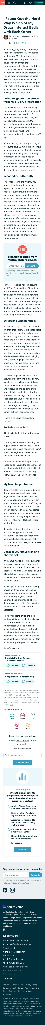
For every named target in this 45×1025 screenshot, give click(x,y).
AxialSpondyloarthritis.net (15, 967)
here (11, 705)
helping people (13, 225)
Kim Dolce (15, 36)
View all (8, 979)
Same (26, 725)
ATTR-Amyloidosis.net (13, 963)
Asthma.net (8, 955)
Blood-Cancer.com (12, 974)
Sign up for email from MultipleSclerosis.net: (22, 258)
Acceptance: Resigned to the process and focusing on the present (23, 822)
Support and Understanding (19, 676)
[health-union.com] (13, 907)
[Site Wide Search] (14, 2)
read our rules (22, 740)
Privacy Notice (10, 1012)
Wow (16, 725)
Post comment (22, 762)
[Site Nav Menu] (9, 2)
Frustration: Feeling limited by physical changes (24, 830)
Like (11, 716)
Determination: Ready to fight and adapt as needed (23, 814)
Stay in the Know (22, 989)
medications (9, 567)
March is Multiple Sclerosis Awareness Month (18, 659)
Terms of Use (24, 1012)
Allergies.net (9, 948)
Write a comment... (14, 755)
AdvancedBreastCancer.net (16, 940)
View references (12, 709)
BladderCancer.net (12, 970)
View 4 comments (21, 748)
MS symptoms (31, 53)
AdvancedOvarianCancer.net (17, 944)
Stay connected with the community (22, 869)
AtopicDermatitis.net (13, 959)
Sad (31, 716)
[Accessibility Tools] (24, 2)
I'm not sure (16, 843)
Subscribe (39, 3)
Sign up (37, 1003)
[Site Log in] (30, 2)
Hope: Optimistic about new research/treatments (24, 837)
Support (22, 716)
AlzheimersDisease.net (14, 952)
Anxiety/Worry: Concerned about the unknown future (23, 807)
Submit (22, 849)
